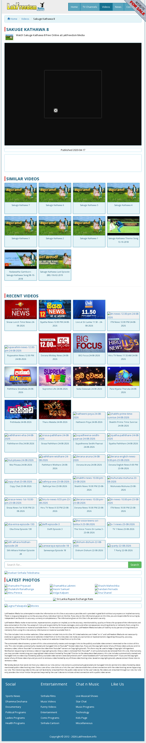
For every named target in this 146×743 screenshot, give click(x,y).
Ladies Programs (15, 717)
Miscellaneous (84, 723)
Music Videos (48, 701)
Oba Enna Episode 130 (21, 529)
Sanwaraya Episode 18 (55, 550)
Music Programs (85, 706)
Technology (82, 712)
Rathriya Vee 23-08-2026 (55, 486)
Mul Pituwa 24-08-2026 (21, 464)
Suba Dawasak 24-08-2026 (89, 388)
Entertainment (49, 712)
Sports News (13, 696)
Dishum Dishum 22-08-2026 (89, 550)
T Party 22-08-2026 (123, 550)
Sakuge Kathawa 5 (89, 205)
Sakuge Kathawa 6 (55, 205)
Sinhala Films (48, 696)
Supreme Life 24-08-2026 (54, 388)
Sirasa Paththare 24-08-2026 (55, 443)
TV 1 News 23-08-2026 (123, 529)
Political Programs (16, 712)
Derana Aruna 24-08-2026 (89, 464)
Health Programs (15, 723)
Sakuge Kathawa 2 (55, 238)
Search (135, 565)
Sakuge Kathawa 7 (21, 205)
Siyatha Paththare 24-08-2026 (123, 443)
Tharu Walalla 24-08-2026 (54, 422)
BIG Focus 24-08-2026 (89, 355)
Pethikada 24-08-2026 (20, 422)
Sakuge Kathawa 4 (123, 205)
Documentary (13, 706)
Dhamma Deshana (16, 701)
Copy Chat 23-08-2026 (20, 486)
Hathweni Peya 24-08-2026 (89, 422)
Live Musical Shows (87, 696)
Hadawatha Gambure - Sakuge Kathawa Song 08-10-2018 (20, 275)
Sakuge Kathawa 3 (21, 238)
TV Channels (90, 7)
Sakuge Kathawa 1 (89, 238)
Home (74, 7)
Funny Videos (48, 706)
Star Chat (81, 701)
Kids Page (81, 717)
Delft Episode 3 (55, 529)
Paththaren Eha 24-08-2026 (20, 443)
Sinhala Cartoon (50, 723)
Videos (106, 7)
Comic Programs (50, 717)
